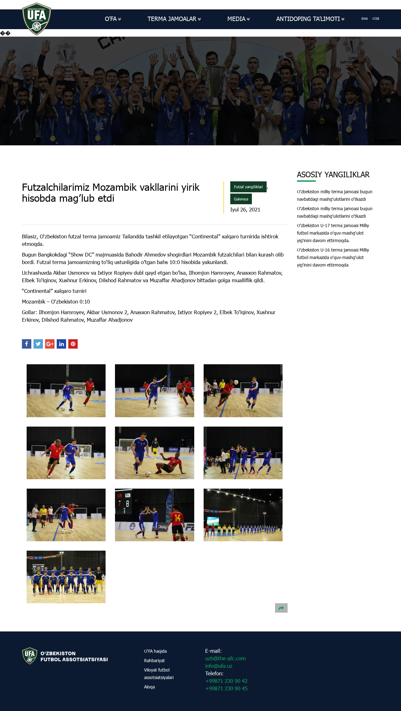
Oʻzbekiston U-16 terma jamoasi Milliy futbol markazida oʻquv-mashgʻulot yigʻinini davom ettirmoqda (333, 257)
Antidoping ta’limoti (308, 18)
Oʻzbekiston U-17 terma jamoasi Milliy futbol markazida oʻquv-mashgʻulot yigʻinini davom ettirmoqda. (333, 233)
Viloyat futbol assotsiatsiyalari (159, 673)
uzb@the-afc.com (225, 658)
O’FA (111, 18)
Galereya (241, 199)
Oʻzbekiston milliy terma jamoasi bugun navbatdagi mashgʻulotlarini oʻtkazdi (334, 195)
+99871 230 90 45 (226, 688)
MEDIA (236, 18)
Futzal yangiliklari (248, 186)
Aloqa (149, 686)
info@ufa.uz (218, 665)
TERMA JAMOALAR (172, 18)
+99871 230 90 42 (226, 680)
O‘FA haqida (155, 651)
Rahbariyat (154, 660)
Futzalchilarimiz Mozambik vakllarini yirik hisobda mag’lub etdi (111, 192)
